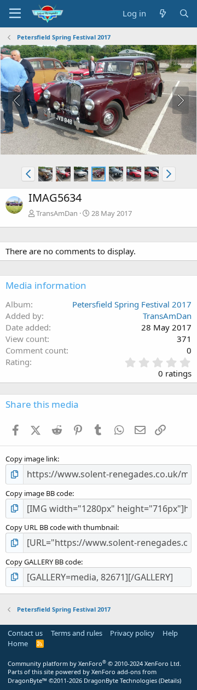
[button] (28, 174)
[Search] (184, 13)
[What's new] (162, 13)
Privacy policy (132, 633)
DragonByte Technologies (120, 680)
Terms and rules (76, 633)
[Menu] (15, 13)
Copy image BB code (38, 493)
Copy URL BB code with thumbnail (61, 527)
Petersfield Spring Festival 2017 (132, 304)
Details (169, 680)
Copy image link (31, 459)
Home (18, 643)
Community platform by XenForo (94, 663)
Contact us (25, 633)
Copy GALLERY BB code (43, 562)
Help (170, 633)
